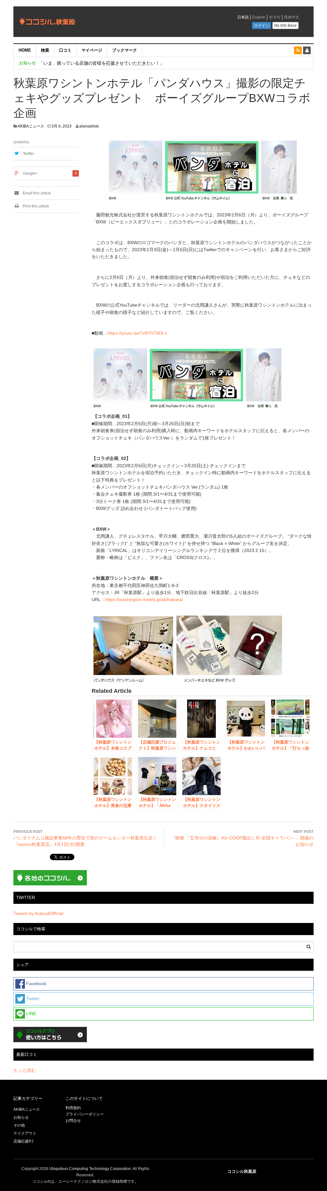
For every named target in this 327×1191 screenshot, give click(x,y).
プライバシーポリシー (85, 1114)
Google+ (30, 173)
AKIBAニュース (31, 126)
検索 (45, 50)
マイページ (91, 50)
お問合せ (73, 1120)
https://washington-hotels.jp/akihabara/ (144, 599)
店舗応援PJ (23, 1141)
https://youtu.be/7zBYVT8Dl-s (137, 333)
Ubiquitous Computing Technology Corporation (90, 1168)
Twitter (28, 153)
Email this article (36, 193)
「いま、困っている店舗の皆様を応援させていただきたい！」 (101, 63)
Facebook (35, 983)
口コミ (65, 50)
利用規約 (73, 1108)
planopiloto (89, 126)
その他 (19, 1125)
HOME (25, 50)
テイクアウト (24, 1133)
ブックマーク (124, 50)
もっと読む (24, 1070)
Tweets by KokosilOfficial (38, 913)
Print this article (35, 206)
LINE (30, 1013)
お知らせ (21, 1117)
